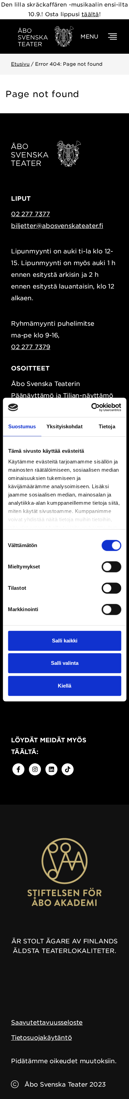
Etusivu (20, 64)
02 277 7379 (30, 346)
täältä (90, 14)
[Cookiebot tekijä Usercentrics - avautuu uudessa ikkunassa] (92, 407)
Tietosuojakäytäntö (41, 1037)
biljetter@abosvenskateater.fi (57, 225)
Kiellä (64, 686)
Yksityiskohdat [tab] (64, 426)
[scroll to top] (109, 1079)
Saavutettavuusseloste (47, 1022)
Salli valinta (64, 663)
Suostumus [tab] (22, 426)
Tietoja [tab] (107, 426)
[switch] (111, 566)
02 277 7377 (30, 214)
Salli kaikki (64, 640)
